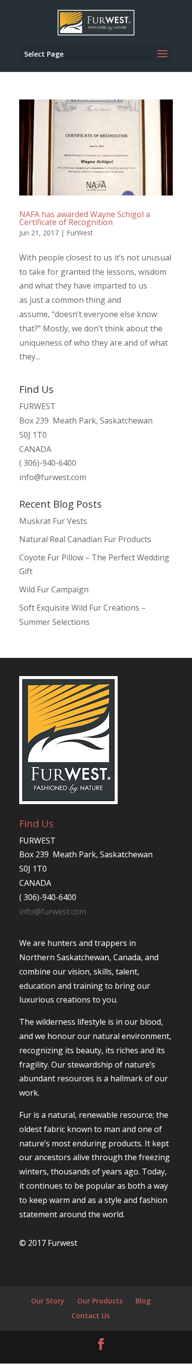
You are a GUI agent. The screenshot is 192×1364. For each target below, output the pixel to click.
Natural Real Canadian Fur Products (85, 539)
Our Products (100, 1300)
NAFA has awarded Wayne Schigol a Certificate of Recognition (84, 218)
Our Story (47, 1300)
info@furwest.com (52, 477)
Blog (143, 1300)
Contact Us (90, 1315)
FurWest (79, 232)
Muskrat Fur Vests (53, 521)
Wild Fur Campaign (54, 589)
